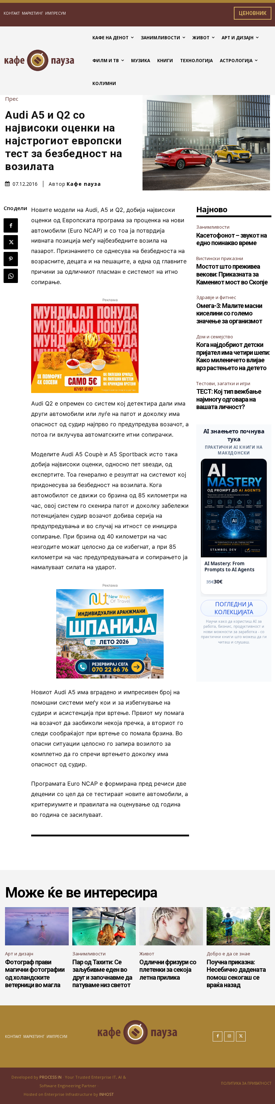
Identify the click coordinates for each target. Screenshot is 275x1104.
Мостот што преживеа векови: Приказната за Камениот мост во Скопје (231, 274)
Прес (11, 98)
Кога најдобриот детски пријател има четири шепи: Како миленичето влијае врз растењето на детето (233, 356)
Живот (146, 953)
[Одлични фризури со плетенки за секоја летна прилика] (171, 926)
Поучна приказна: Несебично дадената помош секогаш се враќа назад (236, 973)
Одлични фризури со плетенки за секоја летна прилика (167, 969)
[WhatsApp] (11, 276)
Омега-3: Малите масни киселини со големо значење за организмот (229, 313)
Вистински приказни (219, 258)
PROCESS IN (51, 1077)
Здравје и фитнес (216, 297)
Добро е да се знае (228, 953)
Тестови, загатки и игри (223, 383)
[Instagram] (229, 1036)
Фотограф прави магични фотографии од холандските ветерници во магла (34, 973)
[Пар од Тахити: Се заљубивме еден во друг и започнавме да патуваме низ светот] (104, 926)
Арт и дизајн (19, 953)
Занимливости (213, 227)
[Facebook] (11, 225)
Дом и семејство (214, 336)
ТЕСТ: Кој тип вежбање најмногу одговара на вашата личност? (228, 399)
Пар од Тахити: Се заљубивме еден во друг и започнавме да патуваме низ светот (102, 973)
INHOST (106, 1094)
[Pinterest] (11, 259)
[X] (11, 242)
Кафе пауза (84, 184)
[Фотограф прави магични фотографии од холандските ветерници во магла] (37, 926)
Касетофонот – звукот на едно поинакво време (231, 239)
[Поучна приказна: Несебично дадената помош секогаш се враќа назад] (238, 926)
